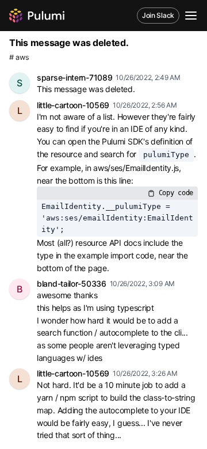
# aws (19, 57)
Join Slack (158, 15)
